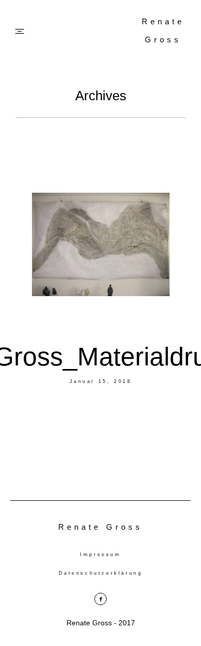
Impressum (100, 554)
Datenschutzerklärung (101, 573)
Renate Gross (163, 30)
